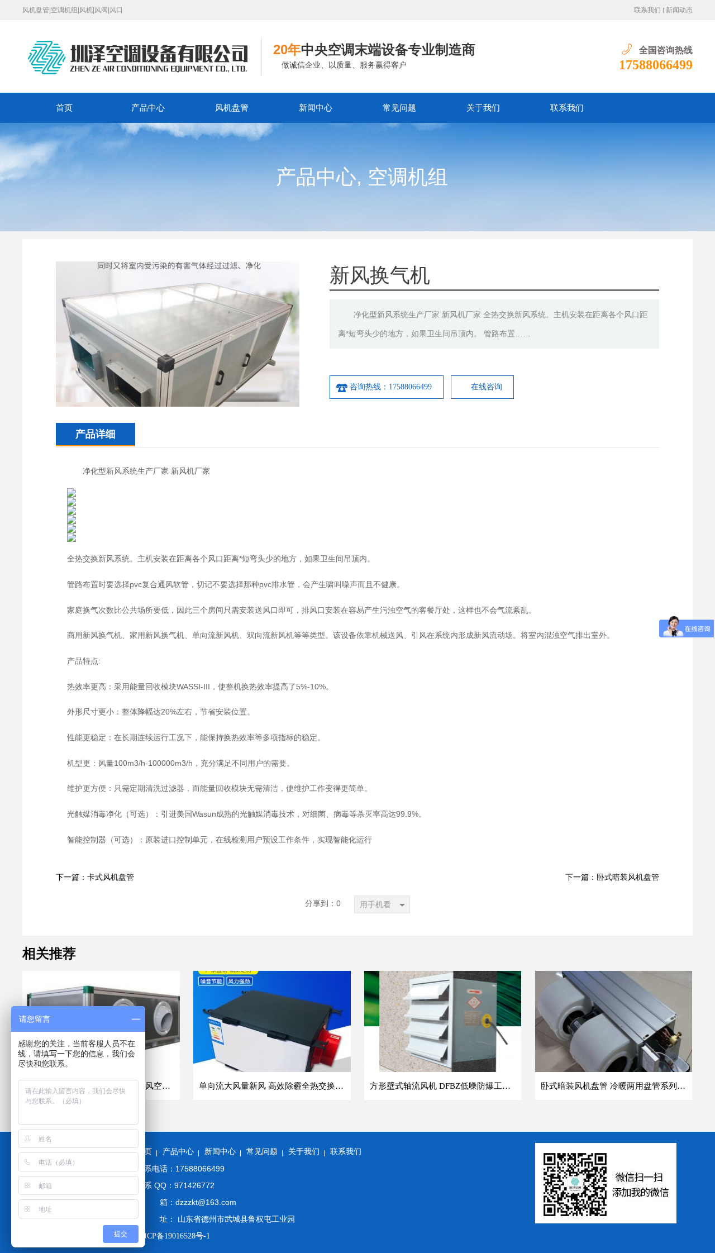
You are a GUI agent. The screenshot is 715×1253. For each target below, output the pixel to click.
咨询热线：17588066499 (391, 387)
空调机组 (408, 177)
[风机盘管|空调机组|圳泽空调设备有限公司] (142, 56)
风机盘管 (232, 107)
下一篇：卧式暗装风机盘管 (612, 877)
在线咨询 (486, 387)
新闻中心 (315, 107)
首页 (64, 107)
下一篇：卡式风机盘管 (95, 877)
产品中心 (148, 107)
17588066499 (656, 65)
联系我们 (647, 10)
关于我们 (483, 107)
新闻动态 (679, 10)
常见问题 (399, 107)
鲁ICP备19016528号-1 (173, 1236)
